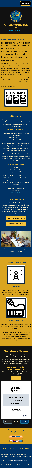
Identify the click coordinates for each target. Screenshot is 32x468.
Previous (7, 422)
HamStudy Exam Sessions (16, 224)
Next (24, 422)
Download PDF (16, 378)
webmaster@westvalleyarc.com (20, 460)
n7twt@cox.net (16, 192)
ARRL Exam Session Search (16, 218)
